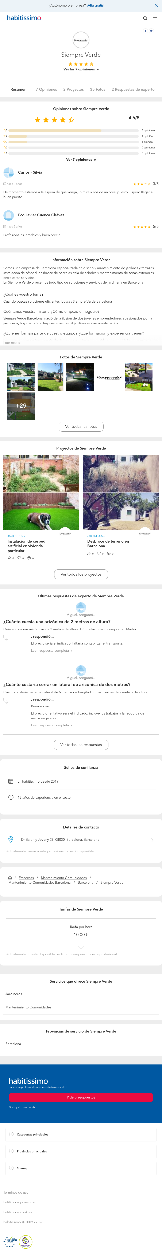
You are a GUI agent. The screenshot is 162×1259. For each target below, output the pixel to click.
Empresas (26, 878)
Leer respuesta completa (50, 651)
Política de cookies (17, 1212)
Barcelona (85, 883)
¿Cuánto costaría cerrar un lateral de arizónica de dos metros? (66, 685)
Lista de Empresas (19, 1179)
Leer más (10, 343)
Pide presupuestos (81, 1252)
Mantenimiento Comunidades (64, 878)
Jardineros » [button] (16, 536)
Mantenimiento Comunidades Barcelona (39, 883)
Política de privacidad (19, 1202)
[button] (81, 1134)
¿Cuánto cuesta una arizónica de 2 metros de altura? (57, 622)
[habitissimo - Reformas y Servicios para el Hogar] (19, 19)
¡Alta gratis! (95, 5)
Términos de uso (15, 1193)
